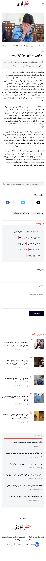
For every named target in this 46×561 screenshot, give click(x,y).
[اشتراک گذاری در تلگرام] (23, 202)
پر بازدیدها (38, 435)
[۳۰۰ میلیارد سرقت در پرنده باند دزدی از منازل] (39, 398)
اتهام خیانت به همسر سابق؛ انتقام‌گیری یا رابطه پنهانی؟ (24, 475)
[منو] (43, 4)
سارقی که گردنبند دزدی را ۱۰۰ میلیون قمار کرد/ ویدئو (25, 496)
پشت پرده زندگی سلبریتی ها (29, 237)
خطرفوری (21, 537)
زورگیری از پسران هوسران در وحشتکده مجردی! (27, 442)
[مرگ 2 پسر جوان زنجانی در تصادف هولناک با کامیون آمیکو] (39, 416)
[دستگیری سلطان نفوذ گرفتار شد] (23, 27)
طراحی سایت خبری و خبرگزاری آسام (20, 544)
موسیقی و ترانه (34, 249)
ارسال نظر (36, 313)
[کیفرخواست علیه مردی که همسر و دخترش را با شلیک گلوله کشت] (39, 344)
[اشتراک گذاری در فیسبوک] (8, 202)
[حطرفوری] (23, 4)
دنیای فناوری (18, 231)
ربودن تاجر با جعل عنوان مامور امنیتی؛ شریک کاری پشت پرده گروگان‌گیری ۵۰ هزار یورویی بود (17, 364)
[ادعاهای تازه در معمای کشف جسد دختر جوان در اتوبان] (39, 380)
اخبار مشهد (23, 249)
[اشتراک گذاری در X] (38, 202)
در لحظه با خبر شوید (32, 231)
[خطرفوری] (23, 527)
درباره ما (23, 518)
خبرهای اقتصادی (34, 243)
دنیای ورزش (21, 243)
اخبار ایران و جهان (33, 255)
